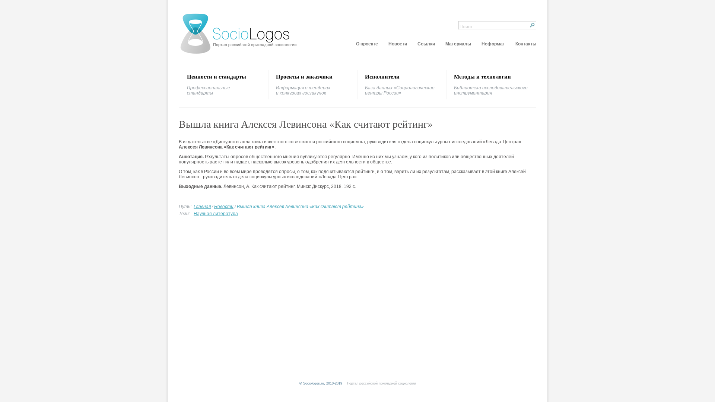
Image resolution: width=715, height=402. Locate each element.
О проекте (367, 44)
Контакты (525, 44)
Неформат (493, 44)
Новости (397, 44)
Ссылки (426, 44)
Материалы (458, 44)
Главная (202, 206)
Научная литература (216, 213)
